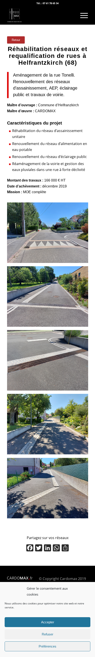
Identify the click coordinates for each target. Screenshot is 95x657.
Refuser (47, 634)
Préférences (47, 646)
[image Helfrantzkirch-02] (49, 298)
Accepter (47, 622)
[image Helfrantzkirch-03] (49, 362)
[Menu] (82, 15)
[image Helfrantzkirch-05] (49, 490)
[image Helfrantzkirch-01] (49, 234)
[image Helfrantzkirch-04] (49, 426)
